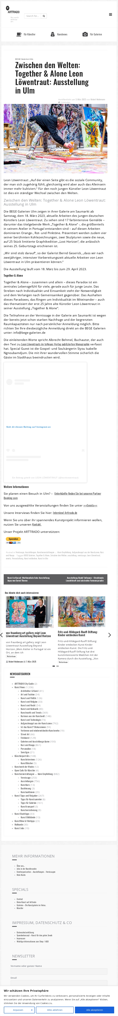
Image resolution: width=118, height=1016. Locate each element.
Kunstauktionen (28, 792)
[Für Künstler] (25, 28)
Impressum (21, 938)
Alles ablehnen (55, 1009)
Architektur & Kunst (30, 690)
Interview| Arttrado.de (65, 513)
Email (14, 977)
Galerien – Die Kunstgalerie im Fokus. (31, 905)
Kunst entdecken (30, 558)
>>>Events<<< (90, 505)
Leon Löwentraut (93, 555)
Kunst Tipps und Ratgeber (26, 795)
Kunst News (20, 687)
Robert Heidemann (98, 99)
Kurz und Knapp (28, 745)
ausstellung (72, 555)
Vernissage (20, 552)
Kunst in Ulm (43, 558)
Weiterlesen (11, 656)
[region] (59, 1001)
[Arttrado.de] (13, 9)
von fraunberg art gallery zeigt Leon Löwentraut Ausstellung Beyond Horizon (28, 634)
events (8, 558)
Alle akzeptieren (94, 1009)
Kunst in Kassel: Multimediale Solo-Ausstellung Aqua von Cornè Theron (29, 579)
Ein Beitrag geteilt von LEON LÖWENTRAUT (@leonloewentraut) (45, 477)
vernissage (82, 555)
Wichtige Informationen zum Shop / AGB (33, 941)
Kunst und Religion (29, 701)
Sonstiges (25, 752)
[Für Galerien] (92, 28)
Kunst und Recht (28, 705)
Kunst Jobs (19, 828)
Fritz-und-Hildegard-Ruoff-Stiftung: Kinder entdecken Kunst (78, 633)
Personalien (26, 748)
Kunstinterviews (28, 759)
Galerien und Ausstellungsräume (35, 741)
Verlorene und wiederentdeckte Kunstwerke (40, 730)
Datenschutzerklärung (25, 932)
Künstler (20, 908)
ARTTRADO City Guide (24, 683)
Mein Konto (21, 874)
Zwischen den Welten (58, 555)
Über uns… (21, 865)
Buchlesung (26, 788)
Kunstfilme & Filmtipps (25, 821)
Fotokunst (25, 737)
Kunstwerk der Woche (24, 766)
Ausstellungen (30, 552)
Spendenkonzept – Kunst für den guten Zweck (34, 935)
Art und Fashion (28, 694)
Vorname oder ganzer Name (26, 965)
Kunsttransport (27, 806)
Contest (20, 899)
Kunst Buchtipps (22, 813)
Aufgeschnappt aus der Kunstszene (85, 552)
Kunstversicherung (29, 810)
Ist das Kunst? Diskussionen (33, 727)
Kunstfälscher (27, 763)
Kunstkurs (25, 784)
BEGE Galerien (29, 555)
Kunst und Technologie (31, 719)
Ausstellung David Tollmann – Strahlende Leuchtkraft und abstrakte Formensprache (85, 579)
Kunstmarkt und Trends (31, 712)
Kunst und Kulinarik (29, 708)
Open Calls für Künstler (25, 770)
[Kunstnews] (59, 28)
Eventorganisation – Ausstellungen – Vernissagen (36, 871)
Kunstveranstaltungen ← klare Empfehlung (54, 552)
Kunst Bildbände (28, 817)
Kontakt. (36, 524)
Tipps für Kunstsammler (31, 799)
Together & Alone (42, 555)
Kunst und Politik (28, 698)
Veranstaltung (17, 558)
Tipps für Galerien (28, 802)
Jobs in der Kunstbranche (26, 868)
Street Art (25, 734)
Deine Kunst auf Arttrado (26, 902)
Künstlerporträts (22, 756)
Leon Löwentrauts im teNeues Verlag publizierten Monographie (55, 344)
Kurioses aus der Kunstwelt (33, 716)
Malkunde (19, 824)
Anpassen (18, 1009)
